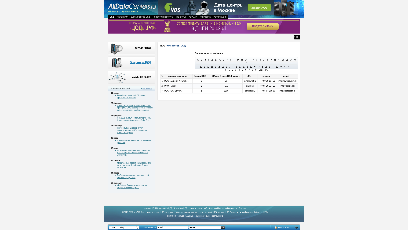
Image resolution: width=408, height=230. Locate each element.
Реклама (193, 17)
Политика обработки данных (180, 216)
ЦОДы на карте (141, 76)
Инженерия (122, 17)
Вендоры (181, 17)
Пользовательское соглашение (209, 216)
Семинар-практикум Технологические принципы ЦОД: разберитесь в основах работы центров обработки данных (135, 107)
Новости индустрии (163, 17)
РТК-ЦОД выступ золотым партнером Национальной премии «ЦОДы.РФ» (134, 119)
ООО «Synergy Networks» (176, 81)
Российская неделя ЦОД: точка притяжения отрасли (131, 96)
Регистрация (220, 17)
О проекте (205, 17)
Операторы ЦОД (140, 62)
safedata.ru (250, 91)
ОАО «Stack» (170, 86)
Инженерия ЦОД (164, 208)
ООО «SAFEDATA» (173, 91)
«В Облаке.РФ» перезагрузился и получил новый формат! (132, 186)
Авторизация (150, 227)
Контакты (222, 208)
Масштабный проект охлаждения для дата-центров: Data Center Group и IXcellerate (134, 165)
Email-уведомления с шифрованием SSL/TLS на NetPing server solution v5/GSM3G (133, 152)
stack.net (250, 86)
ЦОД (112, 17)
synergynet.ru (250, 81)
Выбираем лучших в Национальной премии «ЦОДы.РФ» (133, 176)
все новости (147, 88)
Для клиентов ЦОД (140, 17)
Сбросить (263, 70)
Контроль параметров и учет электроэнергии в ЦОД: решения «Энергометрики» (132, 130)
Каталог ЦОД (143, 48)
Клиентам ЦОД (180, 208)
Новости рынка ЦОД (198, 208)
